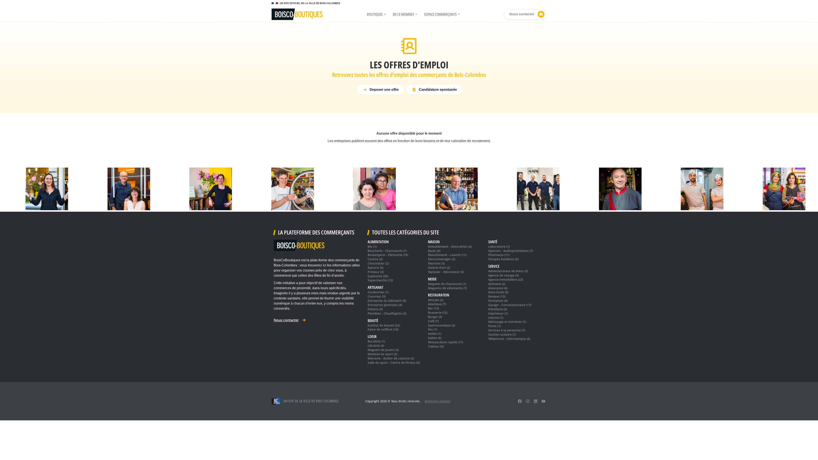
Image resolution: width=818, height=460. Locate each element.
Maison (434, 242)
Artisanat (375, 287)
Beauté (373, 320)
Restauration (438, 295)
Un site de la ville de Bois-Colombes (311, 401)
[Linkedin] (535, 401)
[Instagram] (528, 401)
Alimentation (378, 242)
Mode (432, 279)
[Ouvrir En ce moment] (416, 14)
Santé (492, 242)
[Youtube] (543, 401)
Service (493, 266)
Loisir (372, 336)
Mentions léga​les (437, 401)
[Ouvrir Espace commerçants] (459, 14)
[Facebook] (520, 401)
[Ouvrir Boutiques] (385, 14)
